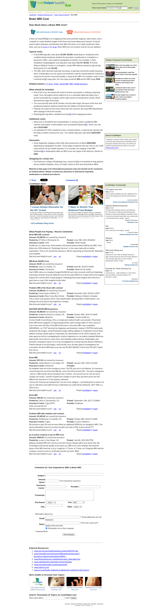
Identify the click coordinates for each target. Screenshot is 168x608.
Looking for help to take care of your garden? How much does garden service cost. (125, 90)
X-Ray (56, 84)
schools (117, 12)
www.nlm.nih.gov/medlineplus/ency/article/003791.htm (56, 551)
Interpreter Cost (132, 222)
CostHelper (32, 15)
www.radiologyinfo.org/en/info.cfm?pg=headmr (53, 562)
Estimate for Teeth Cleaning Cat (118, 269)
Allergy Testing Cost (131, 265)
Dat (107, 226)
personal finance (104, 12)
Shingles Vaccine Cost (130, 246)
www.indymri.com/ (41, 567)
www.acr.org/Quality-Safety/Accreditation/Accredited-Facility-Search (61, 570)
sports (131, 12)
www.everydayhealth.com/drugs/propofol (50, 565)
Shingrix (109, 238)
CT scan (53, 47)
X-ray (45, 47)
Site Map (94, 603)
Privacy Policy (87, 603)
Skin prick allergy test (114, 250)
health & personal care (82, 12)
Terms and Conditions (76, 603)
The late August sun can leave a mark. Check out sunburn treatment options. (125, 97)
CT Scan (49, 84)
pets (112, 12)
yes (55, 256)
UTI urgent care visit (114, 189)
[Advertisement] (122, 41)
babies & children (51, 12)
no (60, 256)
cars (58, 12)
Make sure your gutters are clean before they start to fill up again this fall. (126, 67)
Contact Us (100, 603)
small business (124, 12)
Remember (52, 528)
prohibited (87, 256)
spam (95, 256)
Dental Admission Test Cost (129, 234)
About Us (67, 603)
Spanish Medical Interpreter (117, 206)
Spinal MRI (64, 84)
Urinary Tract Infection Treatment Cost (125, 202)
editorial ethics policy (112, 148)
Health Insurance (81, 84)
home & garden (94, 12)
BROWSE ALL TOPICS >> (36, 12)
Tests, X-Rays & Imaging (61, 15)
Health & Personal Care (45, 15)
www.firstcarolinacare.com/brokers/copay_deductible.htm (57, 559)
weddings (136, 12)
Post (34, 180)
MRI (71, 84)
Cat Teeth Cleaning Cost (130, 281)
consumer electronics (68, 12)
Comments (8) (72, 180)
